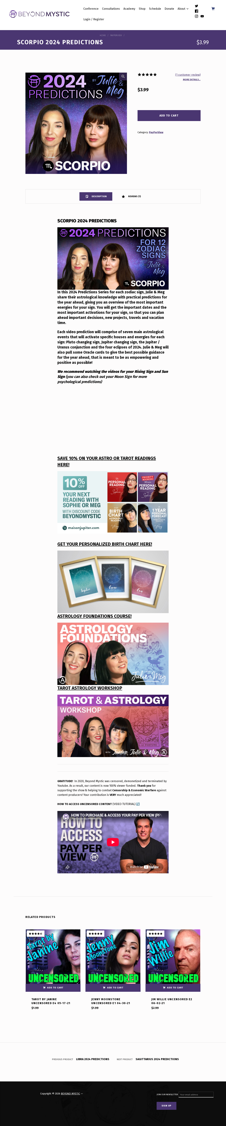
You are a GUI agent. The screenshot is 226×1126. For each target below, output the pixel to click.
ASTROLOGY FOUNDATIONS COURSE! (94, 616)
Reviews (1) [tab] (134, 196)
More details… (192, 79)
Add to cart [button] (55, 987)
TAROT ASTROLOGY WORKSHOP (89, 688)
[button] (123, 76)
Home (103, 35)
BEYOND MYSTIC (70, 1093)
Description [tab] (99, 196)
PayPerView (116, 35)
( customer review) (188, 74)
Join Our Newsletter (168, 1094)
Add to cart (169, 115)
